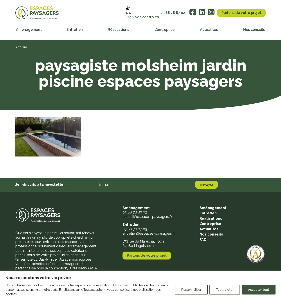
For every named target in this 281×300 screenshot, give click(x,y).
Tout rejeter (225, 289)
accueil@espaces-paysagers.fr (147, 217)
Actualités (209, 30)
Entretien (75, 30)
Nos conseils (254, 30)
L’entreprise (165, 30)
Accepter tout (258, 289)
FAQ (203, 239)
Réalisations (118, 30)
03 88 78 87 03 (134, 229)
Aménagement (29, 30)
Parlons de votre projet (241, 13)
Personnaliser (191, 289)
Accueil (21, 47)
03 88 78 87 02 (172, 13)
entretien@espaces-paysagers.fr (148, 233)
